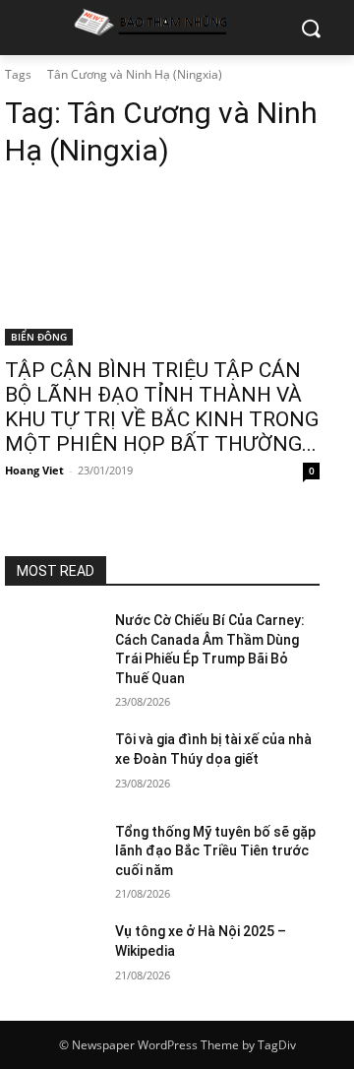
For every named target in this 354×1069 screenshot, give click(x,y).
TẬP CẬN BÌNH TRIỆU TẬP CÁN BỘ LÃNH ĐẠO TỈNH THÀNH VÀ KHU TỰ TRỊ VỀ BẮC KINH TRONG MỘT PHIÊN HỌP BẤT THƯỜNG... (162, 407)
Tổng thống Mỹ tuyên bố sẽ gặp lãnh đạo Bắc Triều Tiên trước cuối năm (215, 851)
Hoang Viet (34, 470)
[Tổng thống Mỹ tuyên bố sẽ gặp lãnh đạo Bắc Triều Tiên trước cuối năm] (52, 856)
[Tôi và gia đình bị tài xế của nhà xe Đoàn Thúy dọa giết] (52, 763)
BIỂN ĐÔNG (39, 337)
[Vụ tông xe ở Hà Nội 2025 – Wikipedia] (52, 955)
